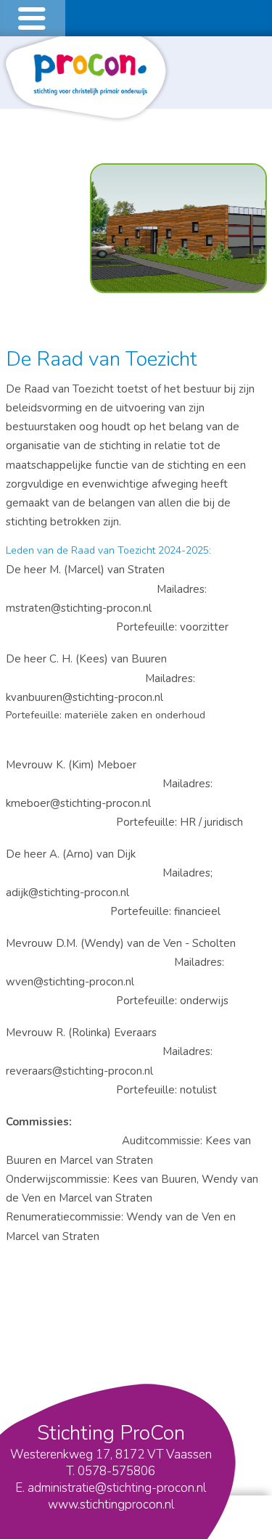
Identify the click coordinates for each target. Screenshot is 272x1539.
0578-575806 (116, 1471)
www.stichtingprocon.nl (111, 1504)
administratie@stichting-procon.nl (117, 1488)
